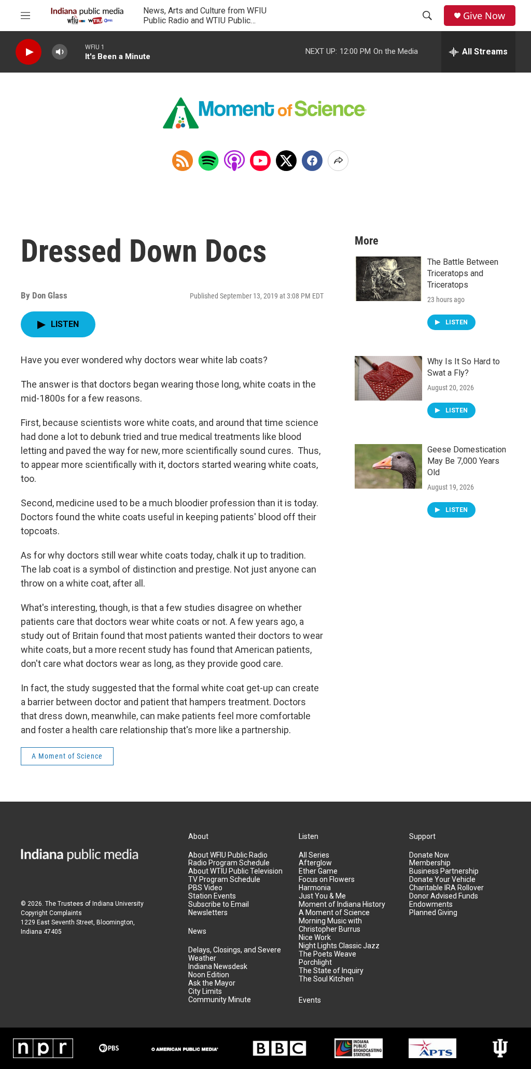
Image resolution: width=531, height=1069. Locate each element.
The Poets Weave (327, 954)
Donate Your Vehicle (442, 879)
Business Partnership (444, 871)
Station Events (212, 896)
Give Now (484, 15)
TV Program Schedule (224, 879)
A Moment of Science (67, 756)
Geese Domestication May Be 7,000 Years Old (466, 461)
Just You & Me (322, 896)
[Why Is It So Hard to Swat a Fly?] (388, 378)
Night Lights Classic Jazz (339, 946)
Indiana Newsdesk (217, 967)
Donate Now (429, 855)
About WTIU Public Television (235, 871)
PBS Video (205, 888)
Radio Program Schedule (229, 863)
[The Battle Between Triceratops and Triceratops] (388, 278)
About (198, 836)
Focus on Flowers (327, 879)
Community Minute (219, 1000)
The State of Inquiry (331, 971)
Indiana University (118, 903)
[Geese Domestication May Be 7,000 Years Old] (388, 466)
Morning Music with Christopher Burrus (330, 925)
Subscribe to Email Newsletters (218, 909)
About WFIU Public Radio (228, 855)
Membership (430, 863)
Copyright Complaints (51, 913)
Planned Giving (433, 913)
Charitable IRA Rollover (446, 888)
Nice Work (315, 938)
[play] (28, 52)
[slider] (76, 51)
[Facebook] (312, 160)
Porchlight (315, 962)
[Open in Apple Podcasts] (234, 160)
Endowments (431, 904)
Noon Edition (208, 975)
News (197, 931)
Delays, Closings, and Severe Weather (234, 954)
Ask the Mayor (211, 983)
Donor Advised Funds (443, 896)
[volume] (59, 52)
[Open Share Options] (338, 160)
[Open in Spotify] (208, 160)
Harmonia (315, 888)
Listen (308, 836)
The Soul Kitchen (326, 979)
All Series (314, 855)
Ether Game (318, 871)
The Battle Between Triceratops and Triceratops (462, 273)
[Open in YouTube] (260, 160)
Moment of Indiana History (342, 904)
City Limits (205, 991)
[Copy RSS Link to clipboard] (182, 160)
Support (422, 836)
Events (310, 1000)
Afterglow (315, 863)
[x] (286, 160)
